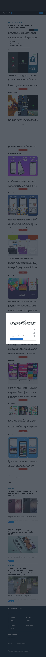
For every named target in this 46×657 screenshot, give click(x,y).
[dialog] (23, 328)
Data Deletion (18, 342)
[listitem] (23, 327)
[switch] (34, 329)
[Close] (38, 315)
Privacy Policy (28, 342)
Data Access (23, 342)
